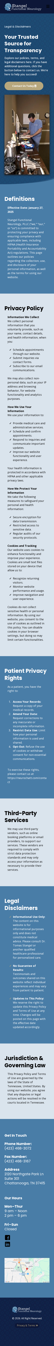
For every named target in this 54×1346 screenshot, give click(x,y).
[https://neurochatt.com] (23, 6)
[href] (27, 1270)
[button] (48, 6)
